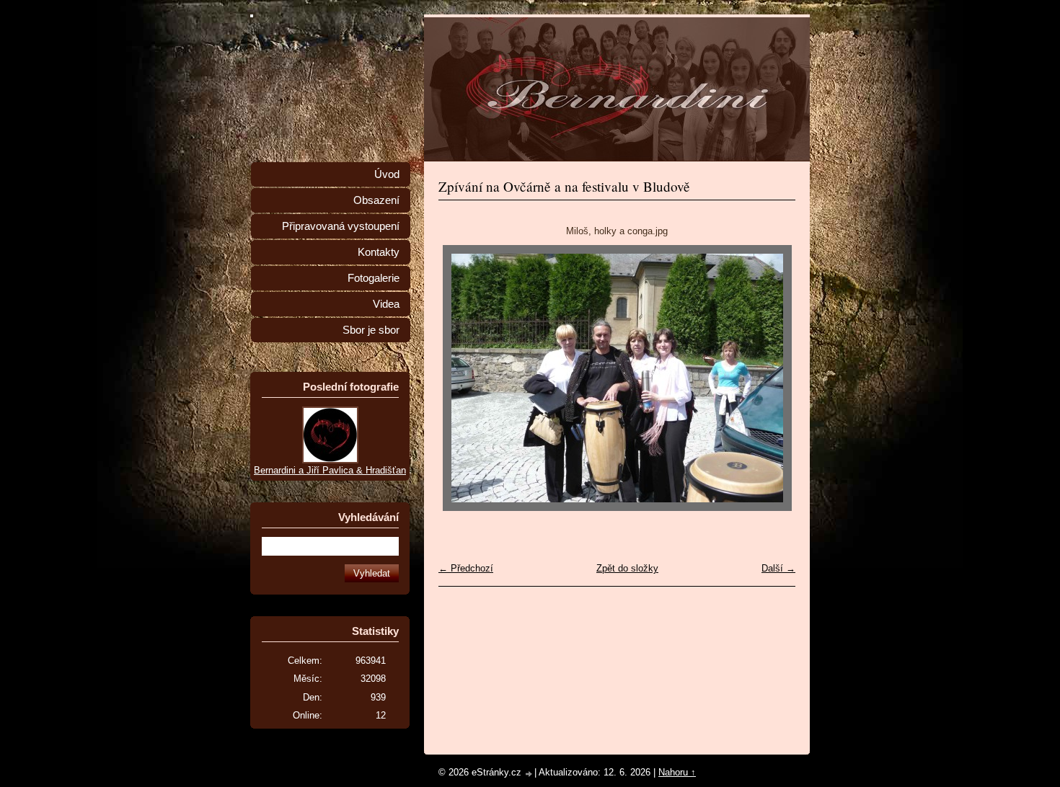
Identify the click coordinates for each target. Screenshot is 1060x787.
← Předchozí (465, 568)
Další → (778, 568)
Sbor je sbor (371, 330)
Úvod (386, 174)
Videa (386, 304)
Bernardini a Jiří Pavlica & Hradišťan (330, 470)
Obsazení (376, 200)
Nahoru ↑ (677, 772)
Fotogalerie (373, 278)
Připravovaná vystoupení (340, 226)
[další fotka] (772, 378)
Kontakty (378, 252)
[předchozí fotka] (462, 378)
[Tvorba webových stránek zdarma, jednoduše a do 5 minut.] (529, 773)
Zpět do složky (627, 568)
